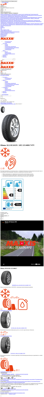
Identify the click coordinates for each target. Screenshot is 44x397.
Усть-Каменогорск (6, 32)
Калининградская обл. (4, 17)
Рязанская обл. (39, 21)
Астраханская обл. (4, 15)
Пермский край (37, 20)
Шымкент (12, 32)
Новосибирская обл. (4, 20)
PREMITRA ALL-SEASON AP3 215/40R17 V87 (21, 285)
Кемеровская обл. (34, 17)
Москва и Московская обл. (5, 14)
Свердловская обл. (4, 23)
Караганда (10, 30)
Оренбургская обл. (17, 20)
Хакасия (24, 24)
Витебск (2, 34)
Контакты (5, 56)
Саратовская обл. (10, 22)
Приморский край (4, 21)
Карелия (28, 17)
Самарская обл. (3, 22)
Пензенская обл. (30, 20)
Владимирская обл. (30, 15)
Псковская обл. (11, 21)
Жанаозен (5, 30)
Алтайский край (27, 14)
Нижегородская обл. (11, 19)
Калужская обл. (17, 17)
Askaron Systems (12, 393)
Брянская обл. (23, 15)
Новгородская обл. (19, 19)
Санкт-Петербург (14, 14)
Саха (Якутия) (16, 22)
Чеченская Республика (38, 24)
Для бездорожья (8, 49)
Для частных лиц (8, 41)
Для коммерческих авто (9, 48)
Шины (4, 50)
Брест (6, 33)
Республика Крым (17, 21)
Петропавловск (16, 31)
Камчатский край (23, 17)
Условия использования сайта (19, 382)
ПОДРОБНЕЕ (3, 310)
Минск (4, 35)
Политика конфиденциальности (6, 382)
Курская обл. (28, 18)
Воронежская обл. (11, 16)
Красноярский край (21, 18)
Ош (1, 28)
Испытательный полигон (10, 53)
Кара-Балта (2, 27)
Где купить (5, 43)
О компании (5, 54)
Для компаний (8, 42)
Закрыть (2, 5)
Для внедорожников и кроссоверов (12, 47)
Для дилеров (33, 381)
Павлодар (11, 31)
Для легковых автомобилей (10, 46)
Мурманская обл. (3, 19)
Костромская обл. (5, 18)
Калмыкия (11, 17)
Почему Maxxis (8, 52)
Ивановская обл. (18, 16)
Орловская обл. (24, 20)
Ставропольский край (19, 23)
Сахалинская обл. (22, 22)
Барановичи (2, 33)
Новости (4, 55)
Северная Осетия (11, 23)
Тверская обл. (37, 23)
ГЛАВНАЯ (2, 103)
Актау (1, 29)
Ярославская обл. (7, 25)
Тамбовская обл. (27, 23)
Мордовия (37, 18)
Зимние (6, 45)
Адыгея (19, 14)
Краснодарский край (13, 18)
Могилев (2, 36)
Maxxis (6, 51)
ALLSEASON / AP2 (11, 103)
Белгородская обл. (17, 15)
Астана (7, 29)
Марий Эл (33, 18)
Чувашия (2, 25)
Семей (1, 32)
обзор (1, 102)
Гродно (1, 35)
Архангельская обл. (34, 14)
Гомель (5, 34)
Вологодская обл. (3, 16)
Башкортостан (10, 15)
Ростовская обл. (33, 21)
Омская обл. (11, 20)
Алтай (22, 14)
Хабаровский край (19, 24)
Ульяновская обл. (12, 24)
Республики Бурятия (25, 21)
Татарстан (32, 23)
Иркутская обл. (24, 16)
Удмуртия (6, 24)
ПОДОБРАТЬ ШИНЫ (4, 75)
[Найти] (14, 59)
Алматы (4, 29)
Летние (6, 44)
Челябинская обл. (29, 24)
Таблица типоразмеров (7, 102)
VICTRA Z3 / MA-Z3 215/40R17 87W (18, 353)
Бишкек (1, 26)
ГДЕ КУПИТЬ (9, 310)
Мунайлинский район (4, 31)
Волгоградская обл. (38, 15)
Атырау (1, 30)
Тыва (3, 24)
